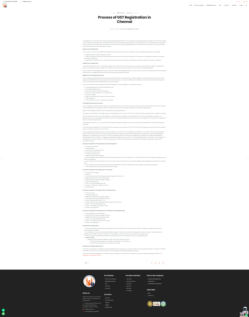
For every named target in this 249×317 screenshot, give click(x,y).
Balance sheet (108, 307)
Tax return (226, 5)
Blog (149, 293)
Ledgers (107, 305)
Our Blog (117, 29)
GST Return (129, 290)
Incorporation (151, 281)
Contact (241, 5)
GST (220, 5)
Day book (107, 298)
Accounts (234, 5)
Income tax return (131, 281)
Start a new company (198, 5)
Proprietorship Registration (154, 279)
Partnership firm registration (155, 283)
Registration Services (211, 5)
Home (190, 5)
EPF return (129, 288)
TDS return (129, 283)
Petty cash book (109, 300)
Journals (107, 302)
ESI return (129, 286)
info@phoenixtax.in (89, 309)
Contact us (151, 295)
